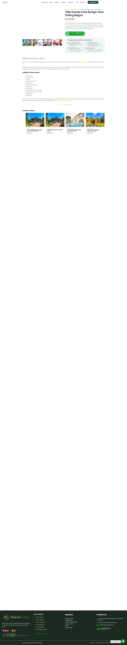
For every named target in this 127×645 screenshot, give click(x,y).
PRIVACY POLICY (69, 624)
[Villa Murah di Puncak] (40, 629)
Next (62, 43)
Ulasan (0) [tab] (42, 58)
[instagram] (6, 631)
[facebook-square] (3, 631)
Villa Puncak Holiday (37, 642)
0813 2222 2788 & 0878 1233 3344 (108, 622)
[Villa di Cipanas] (39, 620)
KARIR (66, 625)
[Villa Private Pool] (39, 624)
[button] (53, 2)
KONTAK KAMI (68, 620)
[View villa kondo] (27, 42)
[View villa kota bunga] (47, 42)
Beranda (67, 9)
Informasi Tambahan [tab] (33, 58)
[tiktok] (10, 631)
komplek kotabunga (84, 62)
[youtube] (8, 631)
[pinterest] (15, 631)
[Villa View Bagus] (39, 627)
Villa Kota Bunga (74, 9)
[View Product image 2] (37, 42)
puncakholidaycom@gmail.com (106, 625)
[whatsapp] (12, 631)
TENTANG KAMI (69, 618)
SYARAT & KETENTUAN (71, 622)
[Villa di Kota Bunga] (39, 622)
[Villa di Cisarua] (38, 617)
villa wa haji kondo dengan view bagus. (63, 100)
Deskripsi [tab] (24, 58)
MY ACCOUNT (68, 627)
